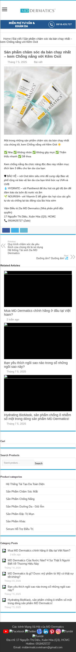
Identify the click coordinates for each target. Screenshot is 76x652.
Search (38, 463)
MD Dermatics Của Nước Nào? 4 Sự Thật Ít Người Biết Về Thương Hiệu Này (39, 562)
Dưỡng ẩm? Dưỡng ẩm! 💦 (52, 257)
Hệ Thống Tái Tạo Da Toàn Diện (25, 484)
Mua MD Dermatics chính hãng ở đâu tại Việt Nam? (39, 550)
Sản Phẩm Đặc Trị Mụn (20, 513)
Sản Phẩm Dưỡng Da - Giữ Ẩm (25, 506)
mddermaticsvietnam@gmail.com (42, 647)
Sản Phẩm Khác (16, 521)
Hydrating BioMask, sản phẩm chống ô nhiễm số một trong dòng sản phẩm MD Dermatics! (37, 417)
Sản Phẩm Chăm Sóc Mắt (22, 491)
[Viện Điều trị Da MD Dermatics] (38, 10)
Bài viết (17, 38)
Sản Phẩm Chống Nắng (20, 498)
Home (7, 38)
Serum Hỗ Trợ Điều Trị (19, 529)
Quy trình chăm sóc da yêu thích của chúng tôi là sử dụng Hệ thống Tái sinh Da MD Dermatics (25, 247)
